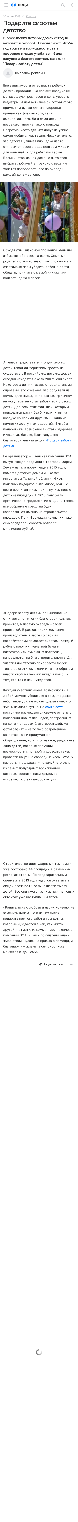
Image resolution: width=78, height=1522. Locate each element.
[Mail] (13, 5)
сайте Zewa (54, 707)
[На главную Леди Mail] (22, 5)
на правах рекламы (30, 73)
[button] (39, 212)
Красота (31, 16)
